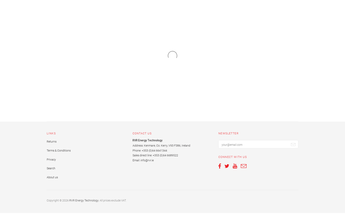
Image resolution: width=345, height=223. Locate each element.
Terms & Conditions (59, 150)
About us (52, 177)
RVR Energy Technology (83, 200)
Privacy (51, 159)
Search (51, 168)
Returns (52, 141)
